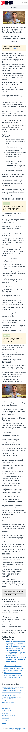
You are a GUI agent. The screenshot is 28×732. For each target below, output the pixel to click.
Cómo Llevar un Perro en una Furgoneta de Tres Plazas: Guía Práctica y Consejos (13, 691)
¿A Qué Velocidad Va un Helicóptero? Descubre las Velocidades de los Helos (11, 698)
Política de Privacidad (14, 728)
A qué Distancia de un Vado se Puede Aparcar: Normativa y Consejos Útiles (16, 659)
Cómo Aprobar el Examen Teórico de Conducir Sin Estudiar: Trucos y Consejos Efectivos (12, 675)
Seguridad (5, 718)
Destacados (6, 708)
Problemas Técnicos (8, 715)
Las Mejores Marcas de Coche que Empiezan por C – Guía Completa (13, 701)
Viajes (4, 723)
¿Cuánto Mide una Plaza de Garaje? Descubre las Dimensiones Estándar (13, 687)
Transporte (5, 720)
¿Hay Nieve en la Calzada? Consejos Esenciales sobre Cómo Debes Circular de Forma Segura (13, 668)
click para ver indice (15, 48)
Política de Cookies (16, 730)
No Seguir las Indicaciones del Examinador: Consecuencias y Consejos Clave (16, 643)
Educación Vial (7, 710)
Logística (5, 713)
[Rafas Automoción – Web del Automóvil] (7, 2)
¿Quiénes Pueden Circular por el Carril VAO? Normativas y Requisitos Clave (16, 654)
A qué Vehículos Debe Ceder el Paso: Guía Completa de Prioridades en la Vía (15, 648)
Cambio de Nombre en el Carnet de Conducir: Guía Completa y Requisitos (13, 694)
